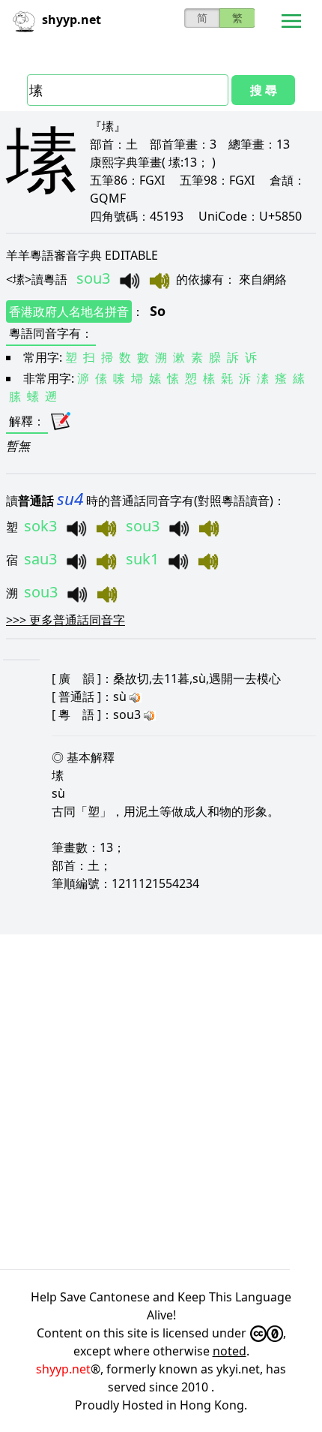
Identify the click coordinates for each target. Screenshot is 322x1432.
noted (229, 1351)
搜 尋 (263, 90)
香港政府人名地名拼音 (69, 311)
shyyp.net (63, 1369)
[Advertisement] (161, 1101)
